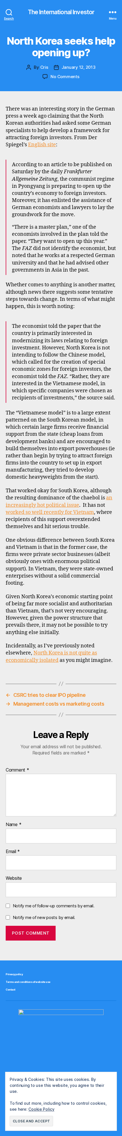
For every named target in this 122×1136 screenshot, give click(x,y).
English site (42, 144)
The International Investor (61, 12)
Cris (44, 67)
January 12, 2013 (79, 67)
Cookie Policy (41, 1109)
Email (13, 851)
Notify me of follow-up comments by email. (53, 905)
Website (14, 878)
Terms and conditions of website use (28, 981)
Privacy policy (14, 974)
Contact (10, 989)
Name (13, 824)
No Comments (65, 76)
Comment (17, 770)
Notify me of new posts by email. (44, 917)
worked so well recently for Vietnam (50, 512)
